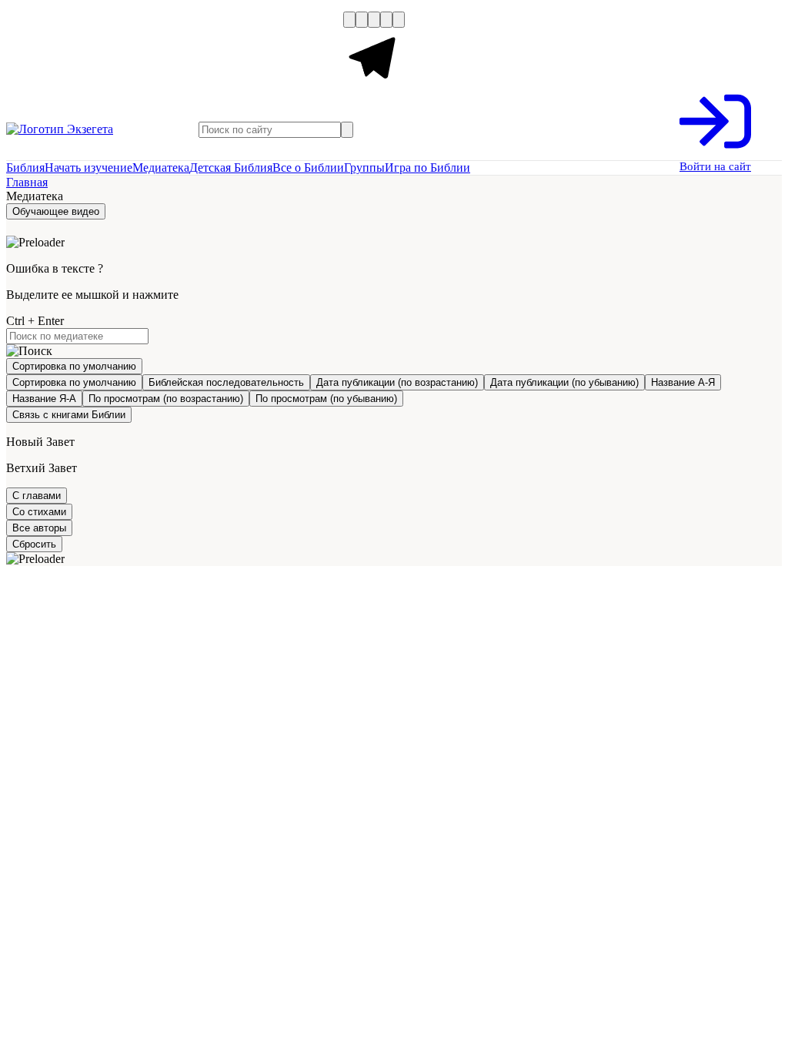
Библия (25, 167)
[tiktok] (398, 20)
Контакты (315, 52)
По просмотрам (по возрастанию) (165, 398)
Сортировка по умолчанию (74, 382)
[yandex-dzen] (386, 20)
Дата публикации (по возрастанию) (397, 382)
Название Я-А (44, 398)
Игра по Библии (427, 167)
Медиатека (160, 167)
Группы (364, 167)
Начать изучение (88, 167)
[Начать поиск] (347, 130)
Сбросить (34, 544)
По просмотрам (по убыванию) (326, 398)
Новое (116, 52)
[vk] (349, 20)
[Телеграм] (374, 85)
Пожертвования (210, 52)
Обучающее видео (55, 211)
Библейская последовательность (226, 382)
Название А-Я (683, 382)
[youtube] (374, 20)
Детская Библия (230, 167)
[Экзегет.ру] (83, 129)
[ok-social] (362, 20)
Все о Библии (308, 167)
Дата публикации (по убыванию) (564, 382)
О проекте (36, 52)
